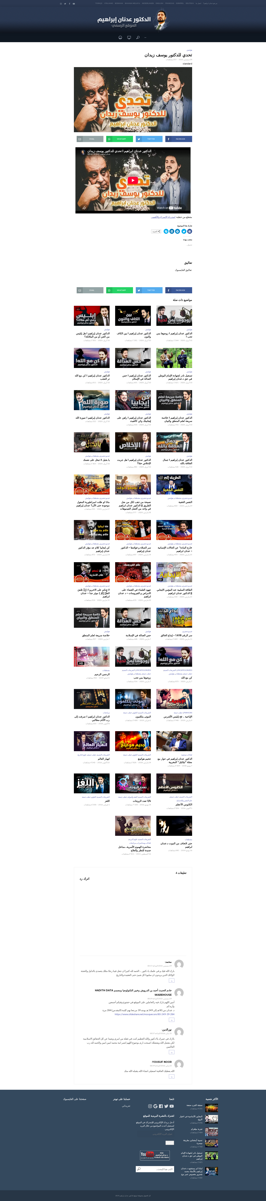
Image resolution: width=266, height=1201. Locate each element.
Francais (169, 3)
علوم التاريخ (82, 755)
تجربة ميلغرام (196, 1129)
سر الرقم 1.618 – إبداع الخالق (176, 635)
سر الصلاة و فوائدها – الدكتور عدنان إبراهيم (136, 549)
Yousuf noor (162, 1061)
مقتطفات (95, 456)
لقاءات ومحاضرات (144, 843)
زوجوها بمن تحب (142, 677)
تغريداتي (126, 1105)
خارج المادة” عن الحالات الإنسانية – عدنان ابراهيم (175, 549)
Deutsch (190, 3)
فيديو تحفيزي (105, 456)
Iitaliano (108, 3)
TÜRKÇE (98, 3)
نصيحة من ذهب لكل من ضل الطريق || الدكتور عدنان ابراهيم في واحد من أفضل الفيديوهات (135, 505)
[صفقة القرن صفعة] (211, 1108)
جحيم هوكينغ (144, 758)
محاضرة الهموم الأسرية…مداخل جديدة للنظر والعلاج (134, 849)
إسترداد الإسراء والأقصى (163, 216)
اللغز (107, 800)
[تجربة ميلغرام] (211, 1132)
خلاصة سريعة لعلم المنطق (96, 635)
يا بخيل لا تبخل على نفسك (96, 459)
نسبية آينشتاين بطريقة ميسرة (192, 1141)
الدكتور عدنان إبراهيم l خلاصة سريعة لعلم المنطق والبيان (177, 419)
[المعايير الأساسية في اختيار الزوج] (211, 1119)
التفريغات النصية (170, 670)
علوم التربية (133, 839)
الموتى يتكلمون (143, 716)
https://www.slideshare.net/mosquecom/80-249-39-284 (144, 1014)
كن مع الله (186, 677)
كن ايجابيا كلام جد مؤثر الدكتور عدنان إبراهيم (94, 549)
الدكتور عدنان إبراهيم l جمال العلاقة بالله (177, 461)
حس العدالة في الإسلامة (138, 635)
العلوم (135, 712)
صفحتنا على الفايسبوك (74, 1099)
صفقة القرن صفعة (194, 1105)
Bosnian (119, 3)
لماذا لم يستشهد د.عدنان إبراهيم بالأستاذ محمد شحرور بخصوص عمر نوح (191, 1171)
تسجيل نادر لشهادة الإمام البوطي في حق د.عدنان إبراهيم (175, 377)
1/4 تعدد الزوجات (142, 800)
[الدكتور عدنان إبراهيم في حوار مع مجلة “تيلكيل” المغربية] (174, 741)
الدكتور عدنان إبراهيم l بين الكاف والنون (134, 335)
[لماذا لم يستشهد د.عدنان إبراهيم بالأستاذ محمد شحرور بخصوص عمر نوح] (211, 1171)
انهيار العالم (104, 758)
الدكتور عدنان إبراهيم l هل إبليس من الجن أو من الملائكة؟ (93, 335)
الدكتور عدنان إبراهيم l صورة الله (93, 417)
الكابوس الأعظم (184, 804)
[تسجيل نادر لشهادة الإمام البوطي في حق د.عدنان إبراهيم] (211, 1155)
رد (171, 981)
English (159, 3)
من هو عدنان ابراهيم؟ (210, 3)
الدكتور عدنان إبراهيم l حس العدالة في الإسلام (136, 377)
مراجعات (106, 712)
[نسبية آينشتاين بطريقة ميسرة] (211, 1143)
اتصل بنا (198, 3)
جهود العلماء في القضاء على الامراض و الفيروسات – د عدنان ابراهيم (134, 593)
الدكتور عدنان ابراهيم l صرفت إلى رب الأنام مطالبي (92, 718)
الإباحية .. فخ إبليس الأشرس (178, 716)
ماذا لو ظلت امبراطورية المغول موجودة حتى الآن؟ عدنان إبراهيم (93, 504)
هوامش (189, 50)
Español (180, 3)
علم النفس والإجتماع (184, 800)
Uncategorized (184, 670)
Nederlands (148, 3)
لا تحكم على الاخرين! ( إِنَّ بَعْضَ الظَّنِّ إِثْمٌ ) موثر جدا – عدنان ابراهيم (94, 593)
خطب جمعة (187, 674)
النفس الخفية (185, 502)
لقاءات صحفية (186, 755)
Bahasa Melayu (132, 3)
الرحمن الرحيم (102, 674)
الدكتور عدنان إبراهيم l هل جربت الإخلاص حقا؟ (134, 461)
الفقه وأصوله (132, 797)
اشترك (170, 1142)
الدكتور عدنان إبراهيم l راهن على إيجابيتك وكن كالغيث (134, 419)
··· (145, 37)
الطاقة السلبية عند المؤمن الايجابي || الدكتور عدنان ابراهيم (174, 591)
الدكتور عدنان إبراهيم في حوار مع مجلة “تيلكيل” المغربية (175, 760)
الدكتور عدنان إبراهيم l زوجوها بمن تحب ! (174, 335)
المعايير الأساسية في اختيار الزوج (191, 1118)
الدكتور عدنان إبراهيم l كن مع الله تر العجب (92, 377)
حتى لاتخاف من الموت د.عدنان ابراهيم (176, 845)
